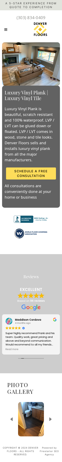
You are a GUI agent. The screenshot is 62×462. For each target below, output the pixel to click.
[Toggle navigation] (5, 29)
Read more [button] (12, 349)
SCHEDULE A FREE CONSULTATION (31, 173)
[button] (11, 419)
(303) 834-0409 (31, 17)
